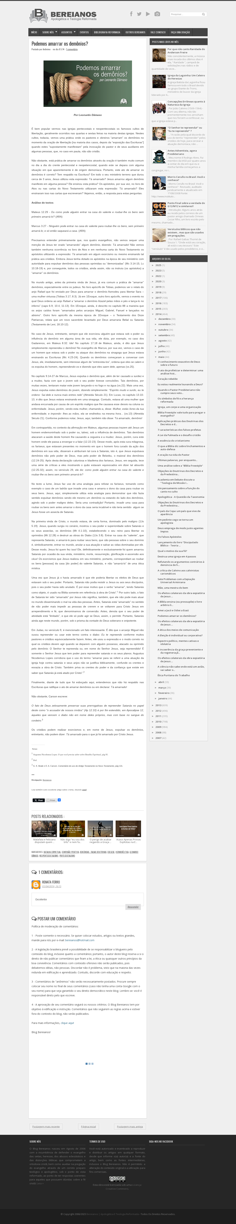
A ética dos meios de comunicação (178, 629)
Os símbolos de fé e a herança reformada (176, 400)
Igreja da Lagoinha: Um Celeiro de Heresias (186, 77)
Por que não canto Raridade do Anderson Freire (186, 50)
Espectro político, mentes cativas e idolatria (178, 642)
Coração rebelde (168, 378)
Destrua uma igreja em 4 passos (177, 556)
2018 (158, 292)
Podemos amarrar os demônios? (60, 43)
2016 (158, 303)
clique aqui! (67, 1023)
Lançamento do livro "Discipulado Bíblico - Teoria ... (178, 544)
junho (162, 351)
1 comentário (72, 49)
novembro (164, 324)
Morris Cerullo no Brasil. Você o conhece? (186, 178)
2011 (158, 716)
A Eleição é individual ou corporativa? (180, 635)
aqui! (84, 790)
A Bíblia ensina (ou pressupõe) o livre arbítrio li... (180, 603)
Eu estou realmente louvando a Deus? (180, 384)
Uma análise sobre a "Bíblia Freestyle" (180, 465)
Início (34, 32)
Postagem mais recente (46, 1126)
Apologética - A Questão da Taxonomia (181, 497)
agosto (162, 340)
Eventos (84, 32)
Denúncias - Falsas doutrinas (93, 852)
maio (161, 357)
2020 (158, 281)
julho (161, 346)
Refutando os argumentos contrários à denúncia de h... (181, 563)
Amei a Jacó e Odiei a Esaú (173, 610)
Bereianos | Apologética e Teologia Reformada (112, 1214)
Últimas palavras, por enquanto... (177, 460)
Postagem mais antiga (130, 1126)
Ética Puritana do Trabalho (174, 675)
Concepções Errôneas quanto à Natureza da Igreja (186, 103)
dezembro (164, 319)
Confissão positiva (70, 852)
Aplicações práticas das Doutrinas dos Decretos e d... (180, 422)
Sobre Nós (48, 32)
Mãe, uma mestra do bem (173, 587)
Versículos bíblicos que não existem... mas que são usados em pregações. (186, 232)
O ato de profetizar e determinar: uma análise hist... (180, 372)
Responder (133, 906)
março (162, 687)
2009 (158, 727)
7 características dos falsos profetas (179, 429)
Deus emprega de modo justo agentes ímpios (180, 529)
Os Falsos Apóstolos (169, 536)
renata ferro (51, 882)
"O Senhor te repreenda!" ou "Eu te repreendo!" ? (185, 129)
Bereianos (47, 780)
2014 (158, 314)
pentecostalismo (67, 855)
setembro (164, 335)
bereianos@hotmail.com (79, 940)
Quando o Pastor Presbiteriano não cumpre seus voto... (179, 391)
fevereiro (163, 693)
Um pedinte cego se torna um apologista (175, 521)
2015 (158, 308)
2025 (158, 265)
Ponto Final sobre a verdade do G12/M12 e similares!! (186, 204)
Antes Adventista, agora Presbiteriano (182, 152)
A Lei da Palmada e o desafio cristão (179, 435)
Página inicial (88, 1126)
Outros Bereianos (135, 32)
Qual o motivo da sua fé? (172, 551)
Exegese (110, 852)
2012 (158, 710)
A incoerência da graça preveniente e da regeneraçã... (180, 651)
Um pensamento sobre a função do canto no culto (178, 490)
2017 (158, 297)
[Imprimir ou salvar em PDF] (51, 800)
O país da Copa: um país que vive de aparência (179, 512)
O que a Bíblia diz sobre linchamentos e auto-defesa (181, 447)
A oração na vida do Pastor (174, 454)
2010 (158, 721)
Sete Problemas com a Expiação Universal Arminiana (176, 580)
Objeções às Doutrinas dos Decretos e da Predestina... (180, 472)
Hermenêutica (122, 852)
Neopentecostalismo (48, 855)
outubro (163, 329)
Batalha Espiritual (52, 852)
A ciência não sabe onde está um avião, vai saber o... (181, 668)
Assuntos (66, 32)
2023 (158, 270)
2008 (158, 732)
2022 (158, 276)
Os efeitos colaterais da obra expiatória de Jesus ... (181, 594)
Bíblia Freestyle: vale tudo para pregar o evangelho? (181, 414)
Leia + (40, 1183)
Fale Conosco (158, 32)
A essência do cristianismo (174, 440)
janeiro (162, 698)
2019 (158, 287)
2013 (158, 705)
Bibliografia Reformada (107, 32)
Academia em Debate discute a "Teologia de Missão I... (176, 481)
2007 (158, 738)
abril (161, 682)
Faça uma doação (180, 32)
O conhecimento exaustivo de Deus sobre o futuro (179, 363)
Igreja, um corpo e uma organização (179, 407)
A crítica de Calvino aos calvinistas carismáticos (178, 572)
